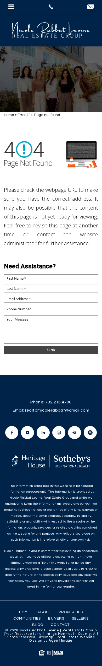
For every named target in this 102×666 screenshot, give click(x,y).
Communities (27, 618)
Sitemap (45, 637)
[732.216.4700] (51, 7)
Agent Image (60, 640)
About (44, 612)
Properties (71, 612)
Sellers (80, 618)
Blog (37, 625)
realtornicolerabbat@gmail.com (57, 410)
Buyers (56, 618)
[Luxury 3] (51, 30)
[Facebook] (11, 432)
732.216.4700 (58, 402)
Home (24, 612)
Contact (60, 625)
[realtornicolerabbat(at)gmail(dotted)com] (90, 7)
